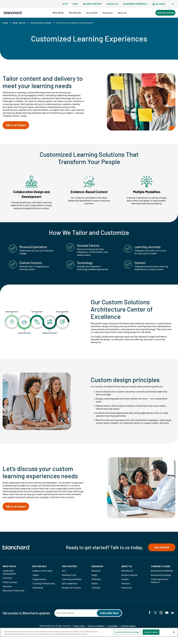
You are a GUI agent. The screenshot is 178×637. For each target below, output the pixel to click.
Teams (35, 575)
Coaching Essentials (71, 579)
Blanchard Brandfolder (162, 570)
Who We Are (127, 570)
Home (5, 23)
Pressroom (126, 587)
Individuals (37, 587)
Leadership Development (9, 572)
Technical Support (128, 626)
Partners (125, 583)
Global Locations (129, 575)
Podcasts (96, 587)
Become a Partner (92, 4)
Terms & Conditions (96, 626)
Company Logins (160, 566)
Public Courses (10, 582)
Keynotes (7, 586)
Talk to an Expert (15, 125)
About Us (126, 566)
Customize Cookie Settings (127, 632)
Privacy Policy (79, 626)
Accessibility (113, 626)
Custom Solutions (40, 23)
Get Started (161, 547)
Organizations (39, 579)
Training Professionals (43, 583)
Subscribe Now (109, 613)
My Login (160, 4)
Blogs (94, 575)
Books (95, 583)
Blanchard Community (135, 4)
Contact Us (112, 4)
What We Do (19, 23)
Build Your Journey (165, 12)
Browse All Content (71, 587)
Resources (97, 566)
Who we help (39, 566)
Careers (125, 579)
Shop (75, 4)
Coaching (7, 578)
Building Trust (69, 575)
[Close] (174, 632)
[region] (89, 632)
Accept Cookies (151, 632)
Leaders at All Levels (42, 570)
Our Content (69, 566)
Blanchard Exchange (161, 575)
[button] (172, 4)
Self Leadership (69, 583)
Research (96, 570)
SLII (64, 4)
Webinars (96, 579)
